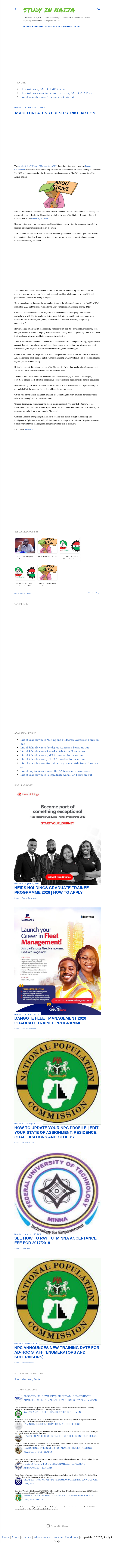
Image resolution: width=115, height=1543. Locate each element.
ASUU (16, 593)
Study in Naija (49, 9)
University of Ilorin (39, 218)
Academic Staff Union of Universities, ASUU (37, 166)
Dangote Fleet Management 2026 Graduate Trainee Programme (50, 1020)
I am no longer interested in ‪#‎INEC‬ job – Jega (52, 1424)
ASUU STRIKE (26, 593)
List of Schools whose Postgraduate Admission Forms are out (56, 775)
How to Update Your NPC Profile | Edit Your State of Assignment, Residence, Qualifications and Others (56, 1132)
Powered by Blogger (60, 1526)
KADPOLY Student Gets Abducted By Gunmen (52, 1412)
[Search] (99, 8)
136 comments (28, 1143)
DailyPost (29, 429)
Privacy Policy (41, 1537)
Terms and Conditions (65, 1537)
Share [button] (42, 107)
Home (26, 26)
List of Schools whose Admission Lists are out (47, 97)
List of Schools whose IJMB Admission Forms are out (51, 755)
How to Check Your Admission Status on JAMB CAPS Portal (56, 93)
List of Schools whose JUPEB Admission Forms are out (52, 759)
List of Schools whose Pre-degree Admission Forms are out (54, 747)
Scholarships (64, 26)
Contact (26, 1537)
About (15, 1537)
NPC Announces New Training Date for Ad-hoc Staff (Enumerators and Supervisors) (56, 1352)
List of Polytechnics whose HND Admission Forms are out (55, 771)
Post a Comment (29, 898)
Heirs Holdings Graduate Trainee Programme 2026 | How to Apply (51, 890)
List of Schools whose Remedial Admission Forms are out (53, 751)
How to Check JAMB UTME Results (42, 89)
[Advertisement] (57, 49)
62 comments (28, 1362)
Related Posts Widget (94, 593)
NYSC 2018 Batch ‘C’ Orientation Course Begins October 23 (60, 1436)
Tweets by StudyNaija (27, 1379)
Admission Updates (42, 26)
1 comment (26, 1248)
